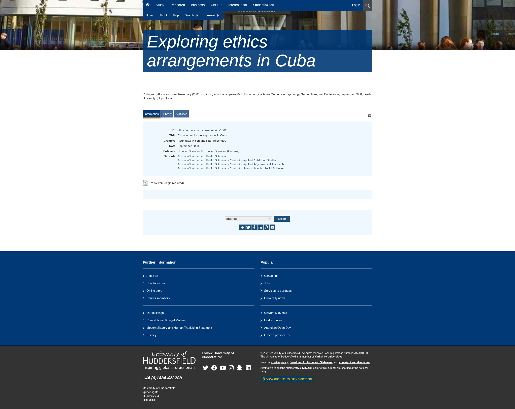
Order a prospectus (277, 335)
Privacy (151, 335)
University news (274, 298)
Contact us (271, 275)
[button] (367, 5)
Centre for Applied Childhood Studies (253, 160)
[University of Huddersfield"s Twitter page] (205, 368)
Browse (210, 15)
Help (176, 15)
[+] (369, 115)
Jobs (267, 283)
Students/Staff (263, 5)
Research (177, 5)
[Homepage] (148, 5)
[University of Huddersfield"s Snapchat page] (240, 368)
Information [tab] (151, 113)
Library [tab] (167, 113)
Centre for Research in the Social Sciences (257, 168)
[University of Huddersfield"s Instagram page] (231, 368)
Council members (158, 298)
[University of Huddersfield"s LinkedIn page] (248, 368)
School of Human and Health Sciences (202, 156)
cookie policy (279, 362)
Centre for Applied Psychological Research (257, 164)
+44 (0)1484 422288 (162, 377)
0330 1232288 (303, 368)
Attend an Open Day (277, 327)
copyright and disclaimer (354, 362)
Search (190, 15)
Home (149, 15)
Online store (154, 290)
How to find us (155, 283)
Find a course (273, 320)
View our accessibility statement (288, 379)
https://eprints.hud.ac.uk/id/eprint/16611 (203, 130)
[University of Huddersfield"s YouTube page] (223, 368)
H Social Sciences (189, 151)
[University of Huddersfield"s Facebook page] (214, 368)
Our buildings (155, 312)
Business (198, 5)
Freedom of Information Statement (311, 362)
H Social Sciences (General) (221, 151)
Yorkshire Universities (328, 356)
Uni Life (216, 5)
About (163, 15)
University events (275, 312)
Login (356, 5)
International (237, 5)
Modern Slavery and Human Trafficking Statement (179, 327)
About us (152, 275)
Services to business (278, 290)
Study (160, 5)
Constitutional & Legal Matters (166, 320)
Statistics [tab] (181, 113)
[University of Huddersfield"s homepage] (169, 360)
